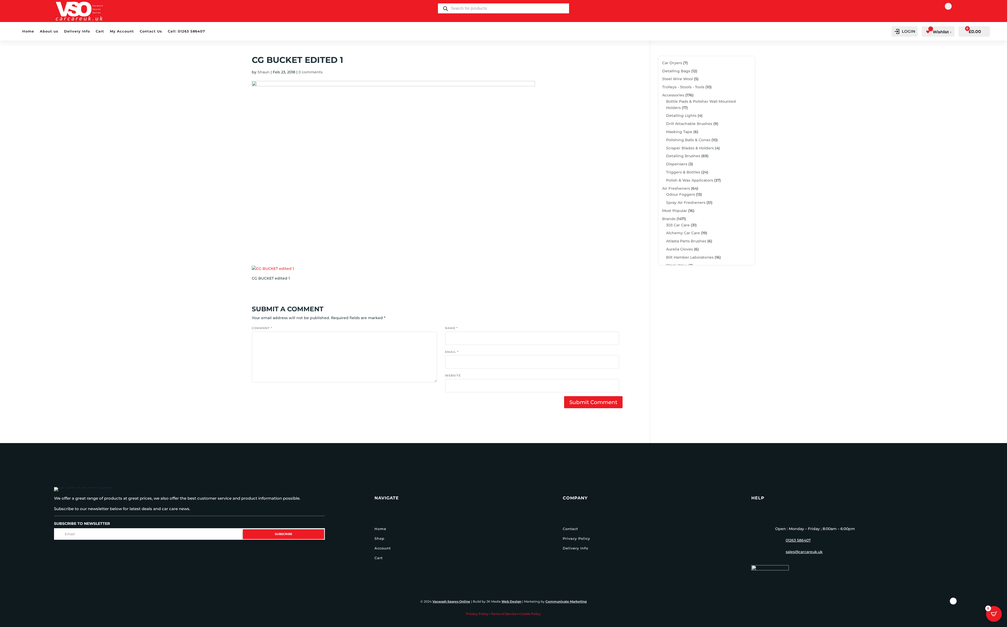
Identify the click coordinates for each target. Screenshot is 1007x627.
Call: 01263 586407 (186, 31)
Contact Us (151, 31)
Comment (262, 328)
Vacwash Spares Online (451, 601)
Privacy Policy (576, 538)
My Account (122, 31)
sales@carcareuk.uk (804, 551)
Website (453, 375)
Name (451, 328)
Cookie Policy (530, 614)
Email (452, 352)
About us (49, 31)
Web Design (511, 601)
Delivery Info (77, 31)
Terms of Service (504, 614)
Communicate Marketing (566, 601)
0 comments (310, 72)
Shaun (264, 72)
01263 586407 (798, 540)
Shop (379, 538)
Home (28, 31)
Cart (100, 31)
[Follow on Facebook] (948, 6)
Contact (570, 529)
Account (382, 548)
